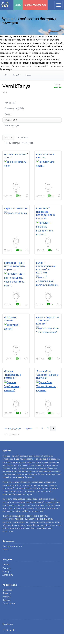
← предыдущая (13, 428)
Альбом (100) (11, 120)
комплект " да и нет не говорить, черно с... (14, 266)
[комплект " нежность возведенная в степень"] (48, 228)
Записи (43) (10, 102)
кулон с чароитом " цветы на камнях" (47, 320)
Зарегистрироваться (35, 4)
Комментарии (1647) (14, 108)
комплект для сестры (45, 155)
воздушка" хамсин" (10, 318)
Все (6, 75)
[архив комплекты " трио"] (16, 164)
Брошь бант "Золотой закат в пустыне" (47, 374)
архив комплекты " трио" (16, 155)
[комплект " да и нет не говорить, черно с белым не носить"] (16, 279)
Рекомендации (12, 125)
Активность (7, 574)
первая (28, 428)
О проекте (7, 590)
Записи (5, 564)
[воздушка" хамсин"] (16, 327)
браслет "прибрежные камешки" (12, 374)
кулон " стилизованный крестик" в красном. (45, 267)
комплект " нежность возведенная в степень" (45, 213)
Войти (18, 4)
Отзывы (8, 114)
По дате (8, 137)
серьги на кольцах (15, 208)
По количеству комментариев (19, 142)
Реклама (6, 596)
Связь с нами (8, 603)
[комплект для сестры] (48, 164)
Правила (6, 593)
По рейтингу (22, 137)
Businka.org (7, 624)
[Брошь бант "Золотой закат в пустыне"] (48, 386)
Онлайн (16, 75)
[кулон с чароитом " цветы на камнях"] (48, 330)
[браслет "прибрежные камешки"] (16, 386)
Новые (28, 75)
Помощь (6, 600)
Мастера (6, 571)
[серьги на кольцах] (16, 213)
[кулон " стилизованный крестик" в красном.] (48, 281)
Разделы (6, 568)
